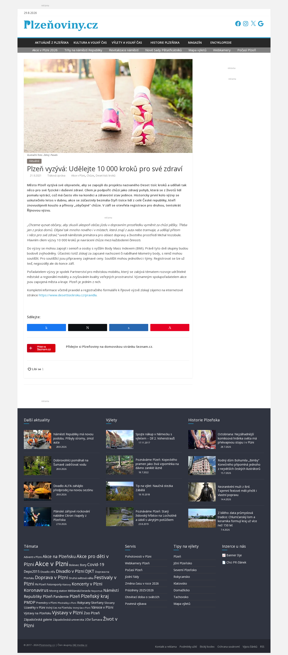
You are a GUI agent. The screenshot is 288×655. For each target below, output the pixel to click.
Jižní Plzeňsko (183, 563)
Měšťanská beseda (79, 591)
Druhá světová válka (81, 578)
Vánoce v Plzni (102, 607)
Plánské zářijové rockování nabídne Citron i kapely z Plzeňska (71, 515)
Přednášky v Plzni (67, 602)
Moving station (58, 591)
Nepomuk (96, 590)
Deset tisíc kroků (105, 175)
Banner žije (234, 555)
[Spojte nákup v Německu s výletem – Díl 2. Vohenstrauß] (119, 432)
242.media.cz (80, 645)
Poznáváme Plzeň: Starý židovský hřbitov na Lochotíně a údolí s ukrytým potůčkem (156, 515)
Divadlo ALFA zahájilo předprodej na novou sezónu (73, 488)
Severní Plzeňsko (185, 570)
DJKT (89, 571)
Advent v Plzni (33, 557)
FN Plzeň (40, 584)
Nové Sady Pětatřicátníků (163, 50)
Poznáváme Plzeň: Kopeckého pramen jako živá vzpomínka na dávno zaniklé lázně (157, 464)
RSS (262, 646)
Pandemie (61, 596)
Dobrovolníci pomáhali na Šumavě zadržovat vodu (70, 462)
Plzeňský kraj (95, 596)
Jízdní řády (132, 577)
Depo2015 (32, 571)
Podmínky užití (188, 646)
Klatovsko (180, 583)
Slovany (109, 603)
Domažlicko (182, 590)
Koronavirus (36, 590)
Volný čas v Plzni (81, 607)
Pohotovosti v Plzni (138, 556)
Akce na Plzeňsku (59, 556)
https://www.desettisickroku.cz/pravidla (68, 295)
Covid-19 (95, 564)
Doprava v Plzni (51, 577)
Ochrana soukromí (228, 646)
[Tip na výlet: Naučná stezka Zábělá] (119, 484)
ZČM (88, 619)
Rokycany (83, 602)
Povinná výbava (135, 604)
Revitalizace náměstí (124, 50)
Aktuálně (34, 161)
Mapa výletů (197, 50)
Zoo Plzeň (92, 613)
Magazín (195, 42)
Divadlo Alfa (47, 572)
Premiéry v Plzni (46, 603)
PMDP (29, 602)
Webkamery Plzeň (137, 563)
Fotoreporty (54, 584)
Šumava (97, 619)
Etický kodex (207, 646)
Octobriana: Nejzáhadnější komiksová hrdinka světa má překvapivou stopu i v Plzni (237, 438)
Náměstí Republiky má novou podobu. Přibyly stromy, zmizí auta (73, 438)
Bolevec (74, 565)
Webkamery (222, 50)
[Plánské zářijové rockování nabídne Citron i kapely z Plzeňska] (37, 509)
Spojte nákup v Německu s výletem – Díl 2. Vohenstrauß (155, 436)
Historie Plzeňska (165, 42)
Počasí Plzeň (246, 50)
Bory (83, 565)
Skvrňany (97, 603)
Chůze (90, 175)
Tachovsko (181, 597)
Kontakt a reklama (166, 646)
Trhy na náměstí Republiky (83, 50)
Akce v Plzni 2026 (45, 50)
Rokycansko (182, 577)
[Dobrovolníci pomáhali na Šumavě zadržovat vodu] (37, 458)
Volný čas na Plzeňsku (59, 607)
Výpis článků (250, 646)
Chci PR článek (236, 562)
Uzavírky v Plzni (34, 607)
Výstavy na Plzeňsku (37, 613)
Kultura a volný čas (90, 42)
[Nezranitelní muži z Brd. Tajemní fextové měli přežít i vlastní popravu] (202, 484)
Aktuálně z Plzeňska (52, 42)
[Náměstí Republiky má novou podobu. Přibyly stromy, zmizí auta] (37, 432)
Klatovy (66, 584)
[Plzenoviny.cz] (28, 42)
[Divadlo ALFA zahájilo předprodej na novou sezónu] (37, 484)
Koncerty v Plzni (87, 584)
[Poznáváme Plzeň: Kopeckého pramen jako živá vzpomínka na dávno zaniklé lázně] (119, 458)
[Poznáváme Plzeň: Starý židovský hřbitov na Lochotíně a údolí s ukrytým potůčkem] (119, 509)
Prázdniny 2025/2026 (139, 590)
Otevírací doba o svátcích (142, 597)
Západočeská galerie (38, 619)
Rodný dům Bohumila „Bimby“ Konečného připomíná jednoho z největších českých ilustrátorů (239, 464)
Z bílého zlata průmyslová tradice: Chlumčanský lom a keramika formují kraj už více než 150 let (237, 519)
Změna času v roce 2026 (142, 583)
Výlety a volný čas (127, 42)
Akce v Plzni (78, 175)
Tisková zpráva (56, 175)
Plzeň (75, 596)
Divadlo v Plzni (70, 571)
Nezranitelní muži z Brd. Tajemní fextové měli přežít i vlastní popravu (237, 491)
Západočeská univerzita (68, 619)
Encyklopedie (221, 42)
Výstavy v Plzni (67, 613)
